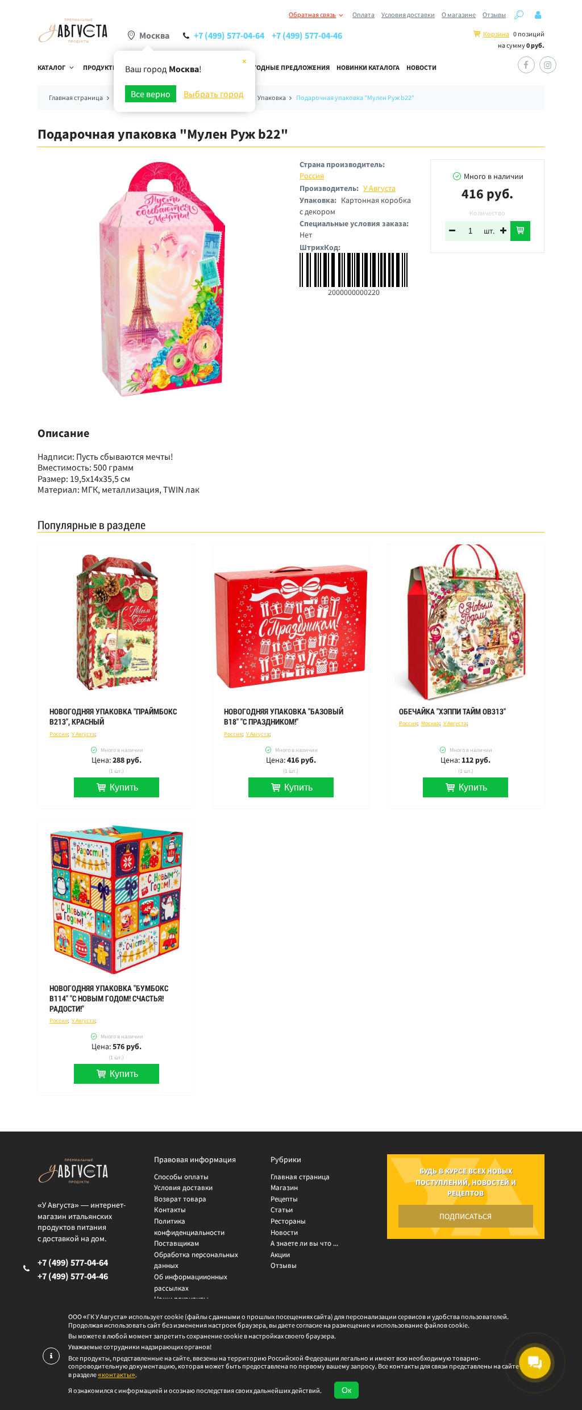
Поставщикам (176, 1243)
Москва (430, 723)
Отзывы (494, 14)
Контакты (170, 1209)
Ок (346, 1390)
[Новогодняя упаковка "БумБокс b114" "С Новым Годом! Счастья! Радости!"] (116, 899)
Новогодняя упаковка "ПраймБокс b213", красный (113, 716)
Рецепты (284, 1199)
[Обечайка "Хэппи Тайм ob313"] (466, 622)
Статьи (282, 1209)
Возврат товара (180, 1199)
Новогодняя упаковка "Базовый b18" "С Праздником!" (283, 716)
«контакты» (116, 1374)
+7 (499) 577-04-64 (229, 35)
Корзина (496, 34)
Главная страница (300, 1177)
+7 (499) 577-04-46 (307, 35)
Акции (280, 1254)
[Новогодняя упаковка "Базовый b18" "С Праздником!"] (291, 622)
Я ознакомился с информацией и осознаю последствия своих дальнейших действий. (195, 1391)
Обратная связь (312, 14)
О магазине (459, 14)
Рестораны (288, 1221)
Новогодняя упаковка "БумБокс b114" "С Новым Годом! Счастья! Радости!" (108, 998)
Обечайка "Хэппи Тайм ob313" (452, 711)
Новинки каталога (368, 67)
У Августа (379, 188)
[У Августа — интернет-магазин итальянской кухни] (73, 31)
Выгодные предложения (286, 67)
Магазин (284, 1187)
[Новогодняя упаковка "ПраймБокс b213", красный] (116, 622)
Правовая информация (195, 1159)
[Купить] (520, 231)
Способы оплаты (181, 1177)
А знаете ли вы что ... (304, 1243)
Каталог (51, 67)
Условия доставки (408, 14)
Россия (312, 175)
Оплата (363, 14)
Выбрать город (214, 93)
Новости (421, 67)
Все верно (151, 93)
